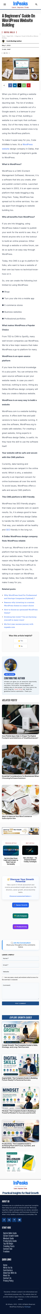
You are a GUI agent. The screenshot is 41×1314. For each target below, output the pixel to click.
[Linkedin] (15, 85)
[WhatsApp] (24, 85)
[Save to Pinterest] (39, 666)
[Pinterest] (29, 85)
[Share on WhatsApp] (39, 661)
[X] (19, 85)
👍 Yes (20, 641)
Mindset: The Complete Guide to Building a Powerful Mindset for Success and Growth (19, 1112)
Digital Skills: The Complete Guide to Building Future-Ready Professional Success (20, 1079)
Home (3, 36)
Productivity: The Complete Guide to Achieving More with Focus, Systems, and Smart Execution (18, 1145)
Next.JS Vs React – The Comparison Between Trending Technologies (30, 860)
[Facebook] (10, 85)
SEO (8, 530)
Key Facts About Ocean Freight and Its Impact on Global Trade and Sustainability (11, 861)
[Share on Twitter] (39, 657)
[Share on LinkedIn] (39, 652)
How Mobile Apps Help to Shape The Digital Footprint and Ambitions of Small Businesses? (20, 737)
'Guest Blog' (18, 689)
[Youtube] (19, 1220)
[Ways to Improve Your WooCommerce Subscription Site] (20, 799)
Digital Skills (9, 32)
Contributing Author (14, 41)
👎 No (20, 646)
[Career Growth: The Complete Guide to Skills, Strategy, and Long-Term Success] (20, 1032)
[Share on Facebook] (39, 648)
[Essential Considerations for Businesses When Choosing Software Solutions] (20, 759)
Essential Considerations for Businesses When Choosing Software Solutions (20, 777)
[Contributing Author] (3, 41)
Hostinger (27, 1307)
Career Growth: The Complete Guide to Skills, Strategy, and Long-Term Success (20, 1046)
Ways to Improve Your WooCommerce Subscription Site (17, 817)
